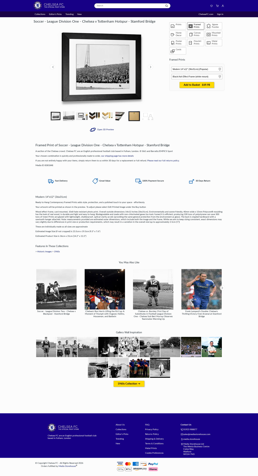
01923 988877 (190, 429)
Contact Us (186, 425)
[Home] (50, 9)
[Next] (150, 67)
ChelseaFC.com (206, 14)
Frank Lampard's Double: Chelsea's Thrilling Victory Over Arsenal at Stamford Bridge (201, 314)
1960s (57, 252)
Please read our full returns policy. (163, 161)
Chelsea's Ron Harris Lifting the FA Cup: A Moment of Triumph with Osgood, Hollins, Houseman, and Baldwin (105, 314)
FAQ (147, 425)
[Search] (166, 5)
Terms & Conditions (154, 443)
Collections (40, 14)
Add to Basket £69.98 (197, 85)
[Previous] (52, 67)
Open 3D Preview (105, 129)
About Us (120, 425)
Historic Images (44, 252)
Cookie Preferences (154, 453)
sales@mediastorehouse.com (196, 434)
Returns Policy (152, 434)
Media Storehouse (67, 466)
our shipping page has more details (117, 156)
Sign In (220, 14)
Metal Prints (151, 448)
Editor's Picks (55, 14)
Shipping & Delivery (154, 439)
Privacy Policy (151, 429)
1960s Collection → (129, 383)
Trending (69, 14)
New (79, 14)
